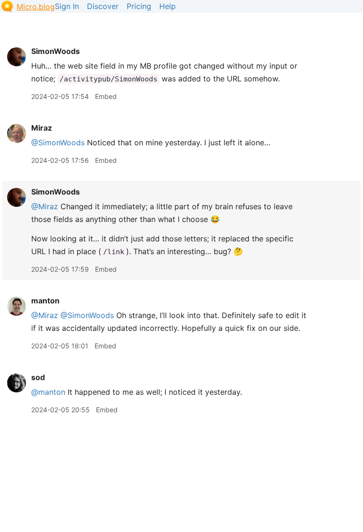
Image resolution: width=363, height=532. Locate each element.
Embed (106, 96)
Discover (103, 6)
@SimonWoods (58, 142)
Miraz (41, 128)
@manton (48, 392)
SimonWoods (55, 51)
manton (45, 300)
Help (167, 6)
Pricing (139, 6)
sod (38, 377)
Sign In (67, 6)
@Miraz (44, 206)
